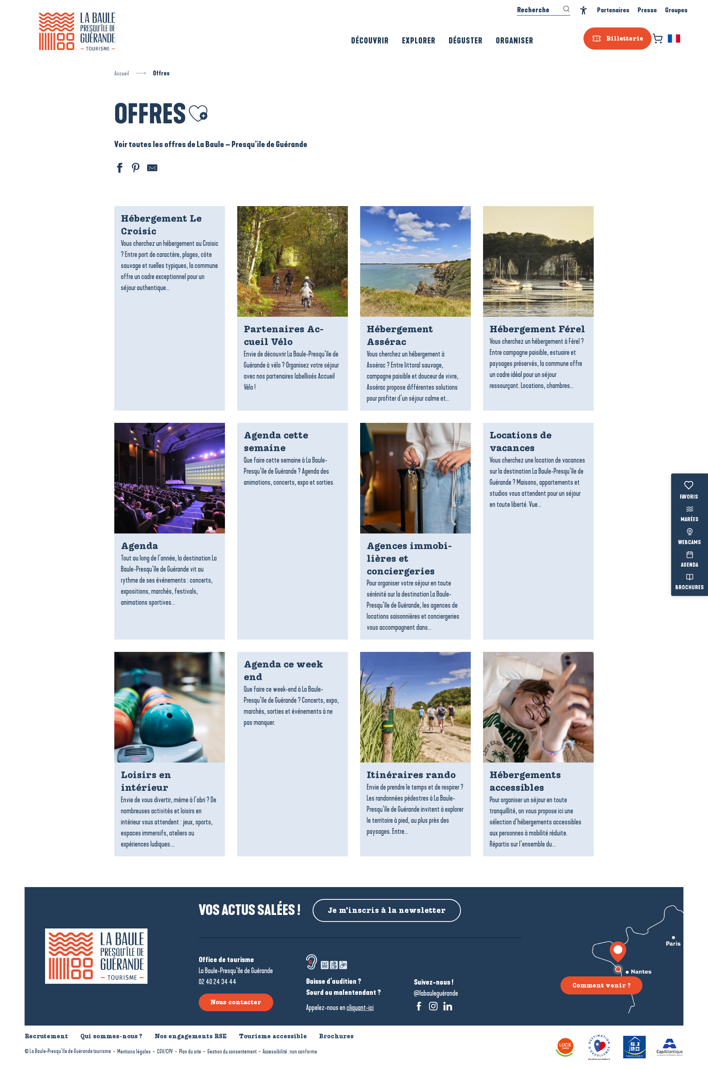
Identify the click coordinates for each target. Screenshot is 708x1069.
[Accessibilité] (584, 10)
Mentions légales (134, 1051)
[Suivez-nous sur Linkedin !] (447, 1006)
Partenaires (613, 10)
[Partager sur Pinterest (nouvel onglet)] (135, 169)
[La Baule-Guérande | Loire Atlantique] (77, 31)
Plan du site (190, 1051)
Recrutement (46, 1036)
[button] (674, 38)
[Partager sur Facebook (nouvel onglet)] (118, 169)
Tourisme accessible (273, 1036)
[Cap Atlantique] (669, 1046)
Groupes (676, 10)
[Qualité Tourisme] (599, 1046)
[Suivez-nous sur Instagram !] (433, 1006)
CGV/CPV (165, 1051)
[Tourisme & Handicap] (634, 1046)
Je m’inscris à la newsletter (387, 910)
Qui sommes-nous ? (111, 1036)
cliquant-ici (360, 1007)
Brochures (689, 588)
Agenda (689, 565)
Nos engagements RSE (190, 1036)
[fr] (674, 38)
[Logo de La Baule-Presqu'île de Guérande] (96, 956)
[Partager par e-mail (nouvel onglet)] (151, 169)
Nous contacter (235, 1002)
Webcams (689, 542)
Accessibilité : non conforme (290, 1051)
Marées (690, 520)
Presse (647, 10)
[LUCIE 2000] (565, 1046)
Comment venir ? (601, 985)
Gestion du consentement (231, 1051)
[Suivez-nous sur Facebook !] (419, 1006)
